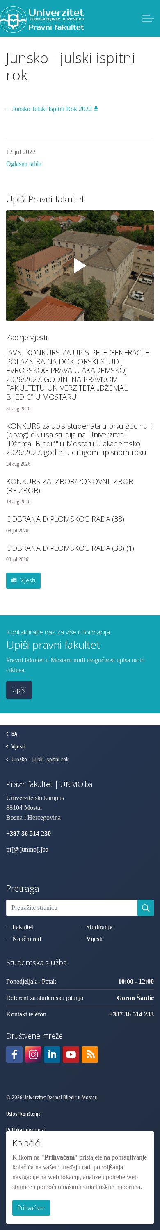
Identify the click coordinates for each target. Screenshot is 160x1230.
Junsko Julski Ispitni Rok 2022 (52, 108)
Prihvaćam (31, 1208)
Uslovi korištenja (23, 1114)
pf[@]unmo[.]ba (27, 849)
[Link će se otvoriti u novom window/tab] (14, 1054)
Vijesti (26, 580)
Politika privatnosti (26, 1130)
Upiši (19, 689)
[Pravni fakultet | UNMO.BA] (42, 19)
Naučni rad (26, 938)
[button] (145, 908)
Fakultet (22, 926)
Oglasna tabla (23, 163)
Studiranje (99, 926)
